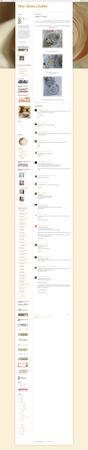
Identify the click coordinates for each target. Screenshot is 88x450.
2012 (20, 397)
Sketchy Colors (22, 232)
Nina (39, 214)
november (22, 404)
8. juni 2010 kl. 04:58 (44, 109)
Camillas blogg (22, 196)
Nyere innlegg (37, 314)
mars (21, 428)
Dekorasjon (21, 68)
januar (21, 431)
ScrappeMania (22, 291)
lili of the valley (22, 216)
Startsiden (52, 314)
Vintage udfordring (22, 235)
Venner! (21, 422)
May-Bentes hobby (33, 6)
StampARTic (21, 238)
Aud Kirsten (40, 151)
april (21, 426)
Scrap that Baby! (22, 277)
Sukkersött (21, 268)
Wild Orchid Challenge (23, 250)
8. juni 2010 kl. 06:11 (43, 123)
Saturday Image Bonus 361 (24, 151)
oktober (21, 406)
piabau (20, 179)
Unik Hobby (21, 229)
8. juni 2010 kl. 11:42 (51, 175)
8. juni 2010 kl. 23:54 (44, 204)
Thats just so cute (22, 241)
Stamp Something (22, 274)
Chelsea (39, 131)
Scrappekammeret (22, 295)
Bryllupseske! (22, 415)
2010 (20, 401)
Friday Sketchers (22, 280)
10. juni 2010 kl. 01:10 (45, 225)
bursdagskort (21, 384)
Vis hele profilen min (21, 43)
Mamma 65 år (21, 72)
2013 (20, 395)
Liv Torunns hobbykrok (42, 175)
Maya (39, 204)
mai (21, 424)
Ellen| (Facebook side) (23, 75)
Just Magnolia (22, 297)
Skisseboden (21, 271)
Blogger (52, 441)
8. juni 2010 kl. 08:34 (47, 161)
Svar (38, 119)
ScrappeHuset (21, 265)
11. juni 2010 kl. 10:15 (47, 256)
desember (22, 402)
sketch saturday (22, 209)
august (21, 410)
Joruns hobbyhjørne (23, 54)
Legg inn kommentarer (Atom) (44, 316)
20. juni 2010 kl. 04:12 (46, 276)
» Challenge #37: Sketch (23, 213)
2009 (20, 434)
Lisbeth (39, 225)
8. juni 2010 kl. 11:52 (44, 183)
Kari (39, 244)
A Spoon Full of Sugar (23, 219)
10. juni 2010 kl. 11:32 (44, 244)
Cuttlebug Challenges (23, 253)
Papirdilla (40, 140)
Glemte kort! (22, 418)
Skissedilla (21, 247)
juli (21, 412)
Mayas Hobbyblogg (22, 172)
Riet (38, 183)
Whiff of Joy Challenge (23, 262)
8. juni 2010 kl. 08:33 (47, 151)
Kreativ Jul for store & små (24, 283)
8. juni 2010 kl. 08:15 (46, 140)
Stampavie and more (39, 20)
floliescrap (21, 203)
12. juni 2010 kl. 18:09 (51, 266)
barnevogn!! (22, 420)
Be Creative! (21, 294)
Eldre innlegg (67, 314)
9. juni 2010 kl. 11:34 (44, 214)
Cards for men (22, 256)
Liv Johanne (40, 161)
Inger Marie (40, 256)
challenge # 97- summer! (24, 417)
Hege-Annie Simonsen (42, 266)
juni (21, 413)
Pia (38, 123)
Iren (38, 109)
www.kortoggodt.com (23, 244)
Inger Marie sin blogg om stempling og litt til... (24, 188)
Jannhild (39, 276)
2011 (20, 399)
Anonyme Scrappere (23, 259)
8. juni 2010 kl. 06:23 (45, 131)
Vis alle (30, 205)
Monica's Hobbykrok (23, 71)
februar (21, 430)
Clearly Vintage (22, 150)
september (22, 408)
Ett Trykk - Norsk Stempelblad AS (22, 223)
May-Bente (26, 18)
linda (20, 67)
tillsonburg (45, 441)
